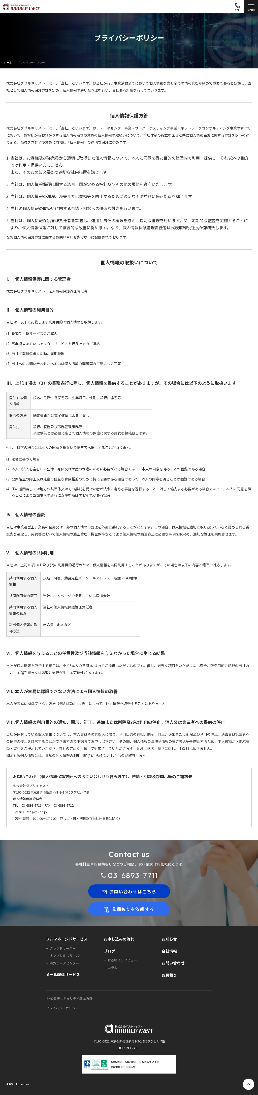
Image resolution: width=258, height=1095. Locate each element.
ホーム (8, 62)
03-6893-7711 (132, 875)
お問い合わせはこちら (132, 891)
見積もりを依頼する (133, 909)
